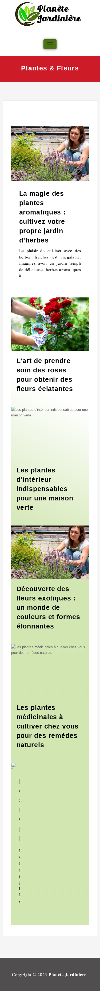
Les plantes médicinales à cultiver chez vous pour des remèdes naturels (48, 726)
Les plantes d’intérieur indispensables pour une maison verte (45, 488)
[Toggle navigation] (49, 44)
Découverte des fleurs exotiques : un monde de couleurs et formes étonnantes (48, 607)
